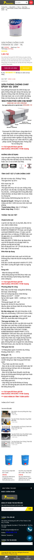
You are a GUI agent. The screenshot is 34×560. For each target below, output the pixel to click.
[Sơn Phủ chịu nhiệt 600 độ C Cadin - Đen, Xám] (25, 459)
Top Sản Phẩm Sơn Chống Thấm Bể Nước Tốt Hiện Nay (21, 442)
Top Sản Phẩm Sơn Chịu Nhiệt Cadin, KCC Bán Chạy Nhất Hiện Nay (21, 434)
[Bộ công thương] (17, 497)
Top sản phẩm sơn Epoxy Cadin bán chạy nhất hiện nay (21, 427)
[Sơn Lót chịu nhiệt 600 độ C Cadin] (8, 459)
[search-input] (21, 2)
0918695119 (10, 72)
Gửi (29, 509)
